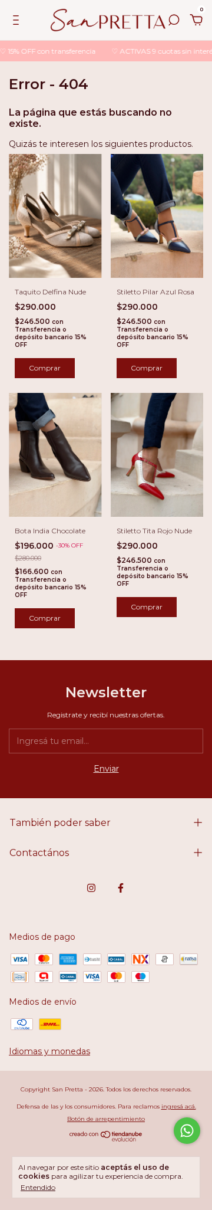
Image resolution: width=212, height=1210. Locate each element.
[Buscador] (174, 22)
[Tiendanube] (106, 1138)
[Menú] (18, 22)
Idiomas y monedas (49, 1051)
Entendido (38, 1187)
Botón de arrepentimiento (106, 1119)
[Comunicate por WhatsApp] (187, 1130)
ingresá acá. (178, 1106)
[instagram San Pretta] (91, 888)
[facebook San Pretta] (120, 888)
